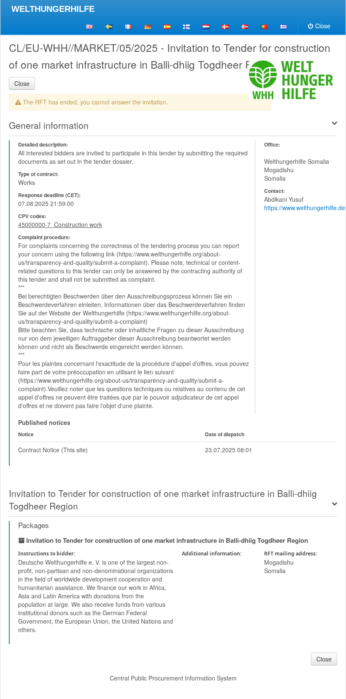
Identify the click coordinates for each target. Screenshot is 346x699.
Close (322, 25)
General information (49, 125)
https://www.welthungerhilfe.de (304, 207)
